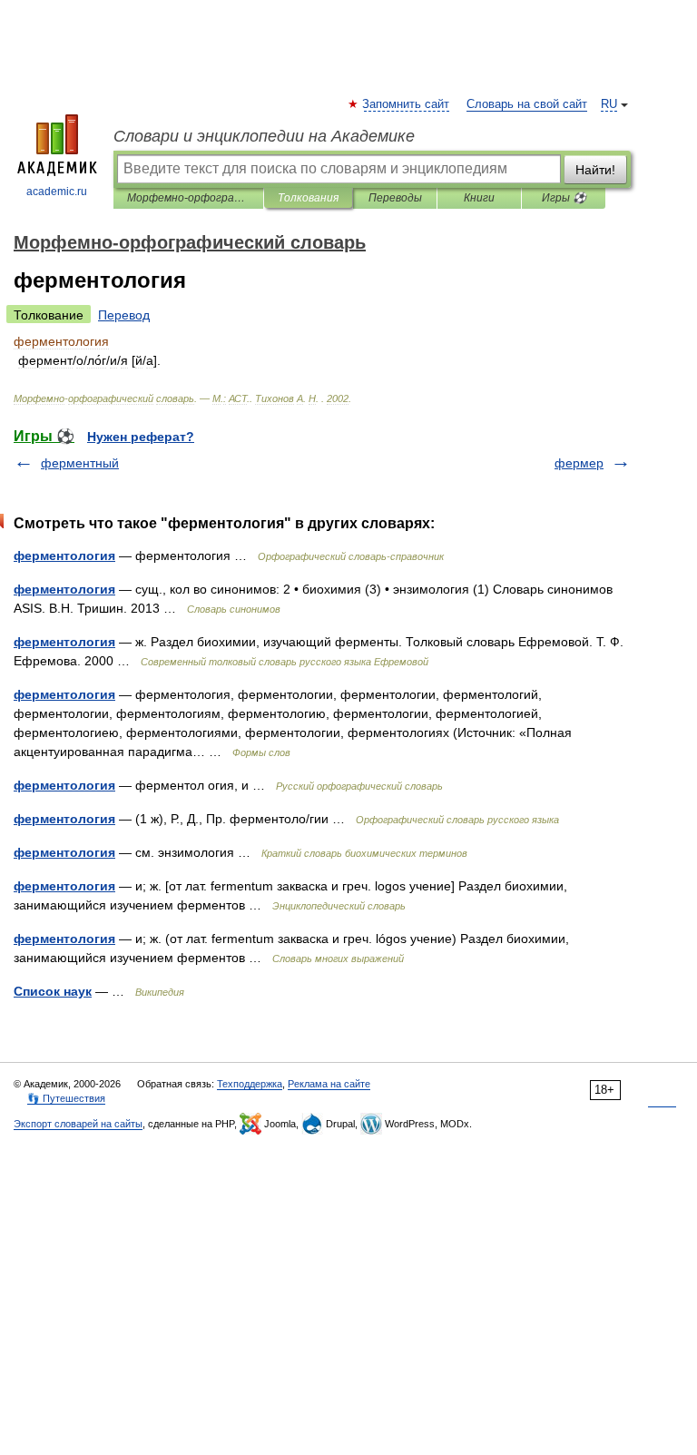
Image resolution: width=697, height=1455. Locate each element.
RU (609, 104)
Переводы (395, 198)
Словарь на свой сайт (526, 104)
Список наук (53, 991)
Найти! (595, 169)
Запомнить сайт (406, 104)
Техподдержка (249, 1083)
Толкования (308, 198)
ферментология (64, 555)
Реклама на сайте (329, 1083)
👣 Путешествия (66, 1098)
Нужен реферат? (140, 436)
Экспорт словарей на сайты (78, 1123)
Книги (479, 198)
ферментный (80, 463)
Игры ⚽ (564, 198)
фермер (579, 463)
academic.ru (56, 191)
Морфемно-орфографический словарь (188, 198)
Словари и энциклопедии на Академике (264, 136)
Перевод (124, 315)
